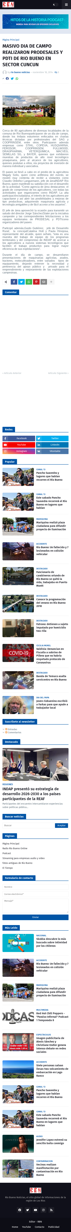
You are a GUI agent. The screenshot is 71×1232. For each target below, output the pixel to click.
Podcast (6, 853)
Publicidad (53, 1227)
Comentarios (14, 732)
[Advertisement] (27, 400)
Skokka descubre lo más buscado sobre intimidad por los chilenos (51, 942)
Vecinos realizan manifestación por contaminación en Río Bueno (49, 1169)
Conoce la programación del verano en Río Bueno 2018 (51, 603)
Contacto (39, 1227)
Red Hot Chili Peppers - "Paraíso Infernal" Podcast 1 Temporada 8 (52, 1017)
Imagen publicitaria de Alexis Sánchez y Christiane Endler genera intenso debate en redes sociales (51, 1045)
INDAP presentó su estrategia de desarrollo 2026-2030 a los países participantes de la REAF (31, 794)
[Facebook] (7, 78)
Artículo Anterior (12, 373)
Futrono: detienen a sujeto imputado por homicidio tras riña (52, 628)
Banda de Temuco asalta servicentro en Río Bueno (51, 678)
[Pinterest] (36, 282)
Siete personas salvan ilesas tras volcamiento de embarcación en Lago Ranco (52, 1070)
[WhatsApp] (17, 78)
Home (15, 1227)
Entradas (12, 729)
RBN (39, 1221)
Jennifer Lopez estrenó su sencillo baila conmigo (51, 1141)
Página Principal (10, 40)
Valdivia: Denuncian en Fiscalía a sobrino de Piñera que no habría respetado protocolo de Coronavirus (50, 655)
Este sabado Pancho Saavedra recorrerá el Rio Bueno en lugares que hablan (51, 502)
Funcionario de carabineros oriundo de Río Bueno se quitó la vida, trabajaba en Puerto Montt (51, 579)
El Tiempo (7, 868)
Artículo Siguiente (57, 373)
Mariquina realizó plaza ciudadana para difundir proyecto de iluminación (51, 526)
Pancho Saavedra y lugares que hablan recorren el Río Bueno (49, 476)
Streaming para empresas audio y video (23, 858)
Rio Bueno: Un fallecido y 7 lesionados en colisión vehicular (52, 551)
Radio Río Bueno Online (14, 848)
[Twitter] (12, 78)
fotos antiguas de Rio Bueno (17, 863)
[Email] (43, 282)
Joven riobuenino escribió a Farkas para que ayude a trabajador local (52, 704)
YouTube (26, 1227)
